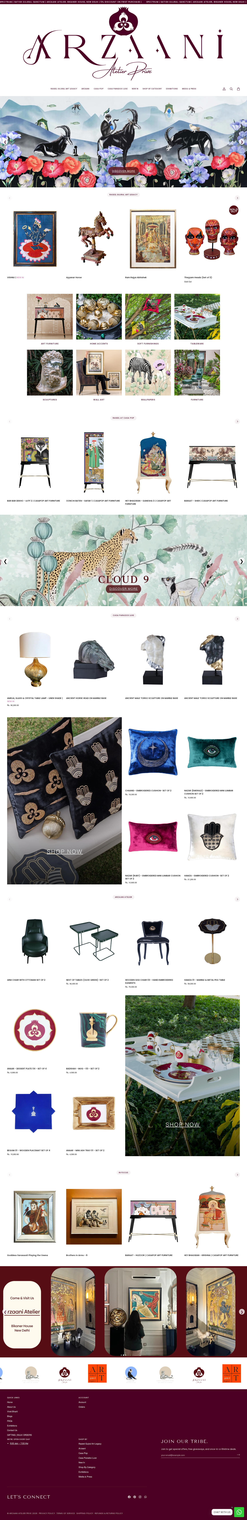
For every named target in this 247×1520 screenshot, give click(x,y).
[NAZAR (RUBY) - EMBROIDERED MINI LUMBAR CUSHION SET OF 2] (153, 837)
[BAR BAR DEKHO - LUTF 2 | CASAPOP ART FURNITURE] (35, 462)
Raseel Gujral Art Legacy (90, 1443)
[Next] (237, 198)
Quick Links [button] (13, 1397)
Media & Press (85, 1476)
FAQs (9, 1420)
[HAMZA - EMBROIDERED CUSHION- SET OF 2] (212, 837)
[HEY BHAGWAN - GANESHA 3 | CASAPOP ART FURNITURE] (153, 462)
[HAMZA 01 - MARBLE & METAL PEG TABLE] (212, 941)
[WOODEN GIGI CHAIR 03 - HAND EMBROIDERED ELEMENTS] (153, 941)
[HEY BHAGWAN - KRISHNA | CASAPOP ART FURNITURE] (212, 1217)
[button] (64, 89)
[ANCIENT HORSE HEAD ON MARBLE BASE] (94, 659)
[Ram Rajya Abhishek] (153, 239)
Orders (82, 1406)
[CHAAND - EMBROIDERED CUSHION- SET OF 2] (153, 752)
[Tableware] (197, 317)
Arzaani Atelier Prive (20, 1513)
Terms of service (65, 1513)
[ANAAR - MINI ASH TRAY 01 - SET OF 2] (94, 1112)
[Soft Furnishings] (148, 317)
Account (82, 1402)
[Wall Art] (99, 373)
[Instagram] (140, 1497)
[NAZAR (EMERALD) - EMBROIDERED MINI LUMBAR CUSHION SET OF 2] (212, 752)
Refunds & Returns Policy (109, 1513)
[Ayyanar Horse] (94, 239)
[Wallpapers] (148, 373)
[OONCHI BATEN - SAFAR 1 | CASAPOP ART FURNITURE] (94, 462)
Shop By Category (87, 1467)
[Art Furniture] (50, 317)
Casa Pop (83, 1453)
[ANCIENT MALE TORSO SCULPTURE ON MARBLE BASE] (153, 659)
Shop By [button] (83, 1439)
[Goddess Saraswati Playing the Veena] (35, 1217)
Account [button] (84, 1397)
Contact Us (12, 1430)
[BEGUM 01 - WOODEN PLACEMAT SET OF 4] (35, 1112)
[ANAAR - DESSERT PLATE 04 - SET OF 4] (35, 1030)
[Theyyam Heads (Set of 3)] (212, 239)
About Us (11, 1406)
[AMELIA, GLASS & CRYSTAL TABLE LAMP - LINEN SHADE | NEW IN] (35, 659)
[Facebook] (129, 1497)
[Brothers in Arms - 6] (94, 1217)
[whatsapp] (145, 1497)
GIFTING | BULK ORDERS (19, 1434)
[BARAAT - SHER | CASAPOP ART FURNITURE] (212, 462)
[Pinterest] (134, 1497)
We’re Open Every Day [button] (18, 1439)
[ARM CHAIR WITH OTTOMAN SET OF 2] (35, 941)
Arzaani (82, 1448)
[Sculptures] (50, 373)
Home (10, 1402)
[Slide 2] (123, 1355)
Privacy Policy (47, 1513)
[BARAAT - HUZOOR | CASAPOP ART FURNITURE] (153, 1217)
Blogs (9, 1416)
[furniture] (197, 373)
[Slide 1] (121, 1355)
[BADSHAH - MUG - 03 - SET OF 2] (94, 1030)
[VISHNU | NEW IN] (35, 239)
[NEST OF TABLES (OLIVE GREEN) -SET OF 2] (94, 941)
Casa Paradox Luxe (88, 1457)
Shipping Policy (84, 1513)
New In (82, 1462)
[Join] (237, 1454)
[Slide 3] (125, 1355)
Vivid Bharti (12, 1411)
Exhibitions (12, 1425)
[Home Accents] (99, 317)
